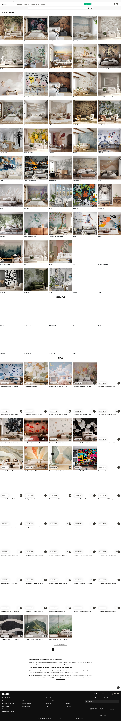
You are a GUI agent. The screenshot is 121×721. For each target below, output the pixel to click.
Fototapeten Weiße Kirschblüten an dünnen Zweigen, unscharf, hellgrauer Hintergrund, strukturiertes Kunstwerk (34, 611)
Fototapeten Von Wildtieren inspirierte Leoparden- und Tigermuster (83, 555)
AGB (47, 706)
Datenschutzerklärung (51, 700)
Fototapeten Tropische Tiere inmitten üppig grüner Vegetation (107, 442)
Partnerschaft (68, 706)
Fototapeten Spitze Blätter (31, 470)
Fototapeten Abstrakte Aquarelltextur (58, 555)
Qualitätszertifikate (26, 703)
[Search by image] (89, 8)
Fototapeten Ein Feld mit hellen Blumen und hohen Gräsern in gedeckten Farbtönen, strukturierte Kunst (10, 611)
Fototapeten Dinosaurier (31, 386)
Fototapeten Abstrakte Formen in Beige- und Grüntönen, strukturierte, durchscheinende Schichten (10, 527)
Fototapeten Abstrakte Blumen (57, 611)
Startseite (57, 685)
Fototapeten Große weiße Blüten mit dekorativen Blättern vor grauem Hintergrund (58, 583)
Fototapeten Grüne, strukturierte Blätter (107, 527)
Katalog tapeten (26, 706)
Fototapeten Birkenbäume (104, 470)
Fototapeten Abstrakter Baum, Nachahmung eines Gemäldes (10, 414)
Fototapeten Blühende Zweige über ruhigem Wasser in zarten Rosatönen (34, 583)
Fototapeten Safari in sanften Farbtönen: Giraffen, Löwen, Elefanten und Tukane (34, 555)
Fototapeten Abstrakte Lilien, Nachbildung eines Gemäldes (83, 386)
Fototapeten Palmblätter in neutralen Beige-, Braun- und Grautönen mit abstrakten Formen (58, 499)
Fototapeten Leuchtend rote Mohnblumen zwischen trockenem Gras (34, 442)
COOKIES (67, 703)
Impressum (48, 703)
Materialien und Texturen (8, 703)
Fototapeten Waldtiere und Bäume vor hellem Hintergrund (58, 442)
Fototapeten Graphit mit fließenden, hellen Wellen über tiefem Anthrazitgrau (10, 639)
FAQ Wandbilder (6, 706)
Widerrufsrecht (25, 700)
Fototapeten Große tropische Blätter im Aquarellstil (58, 414)
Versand (4, 708)
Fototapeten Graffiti (79, 470)
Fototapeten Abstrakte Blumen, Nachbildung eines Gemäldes (34, 414)
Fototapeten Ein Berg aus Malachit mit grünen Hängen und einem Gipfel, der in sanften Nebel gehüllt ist (34, 639)
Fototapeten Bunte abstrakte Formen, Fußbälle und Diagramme (10, 386)
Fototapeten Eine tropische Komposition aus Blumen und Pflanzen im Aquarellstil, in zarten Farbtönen (83, 414)
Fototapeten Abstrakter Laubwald (82, 611)
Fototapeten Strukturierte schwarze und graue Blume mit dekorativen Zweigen (10, 442)
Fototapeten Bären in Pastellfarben (33, 527)
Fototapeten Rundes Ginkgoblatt (57, 470)
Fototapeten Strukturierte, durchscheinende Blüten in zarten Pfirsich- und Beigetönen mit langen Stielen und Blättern (34, 499)
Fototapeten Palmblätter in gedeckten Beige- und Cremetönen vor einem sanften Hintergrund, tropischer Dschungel (107, 499)
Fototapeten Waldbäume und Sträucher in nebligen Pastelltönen (83, 583)
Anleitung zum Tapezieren (8, 711)
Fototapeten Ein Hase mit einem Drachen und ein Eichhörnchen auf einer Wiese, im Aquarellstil (58, 527)
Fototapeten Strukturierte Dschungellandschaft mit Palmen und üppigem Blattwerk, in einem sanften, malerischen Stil (107, 583)
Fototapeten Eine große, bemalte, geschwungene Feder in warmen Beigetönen (10, 583)
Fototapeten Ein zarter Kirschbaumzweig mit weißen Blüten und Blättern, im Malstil (83, 499)
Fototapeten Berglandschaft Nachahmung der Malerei (107, 386)
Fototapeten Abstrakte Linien (8, 470)
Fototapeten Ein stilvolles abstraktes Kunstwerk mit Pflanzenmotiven (107, 414)
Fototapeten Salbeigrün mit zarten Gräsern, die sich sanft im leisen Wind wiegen (58, 639)
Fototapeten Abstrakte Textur (8, 499)
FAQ (3, 700)
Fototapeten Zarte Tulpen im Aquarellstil (83, 527)
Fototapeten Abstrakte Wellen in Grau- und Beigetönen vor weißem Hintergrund (107, 555)
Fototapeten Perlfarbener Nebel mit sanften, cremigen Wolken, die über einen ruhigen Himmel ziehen (107, 611)
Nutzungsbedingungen (70, 700)
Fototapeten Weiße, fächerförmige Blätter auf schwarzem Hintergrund (83, 442)
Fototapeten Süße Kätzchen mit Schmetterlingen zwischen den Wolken (58, 386)
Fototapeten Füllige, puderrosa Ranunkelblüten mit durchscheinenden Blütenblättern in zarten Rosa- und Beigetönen (10, 555)
